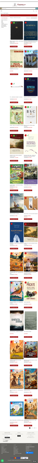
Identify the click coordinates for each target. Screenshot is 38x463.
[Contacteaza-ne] (34, 11)
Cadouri (2, 23)
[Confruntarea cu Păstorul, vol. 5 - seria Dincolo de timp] (31, 409)
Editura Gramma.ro (4, 19)
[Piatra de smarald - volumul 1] (17, 203)
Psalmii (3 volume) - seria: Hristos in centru (31, 68)
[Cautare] (36, 8)
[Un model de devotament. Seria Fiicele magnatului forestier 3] (31, 262)
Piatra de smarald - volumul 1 (14, 213)
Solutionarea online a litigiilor (18, 453)
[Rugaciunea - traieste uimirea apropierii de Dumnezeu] (17, 232)
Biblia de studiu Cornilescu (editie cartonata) (29, 126)
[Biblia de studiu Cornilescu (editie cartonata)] (31, 114)
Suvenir (2, 27)
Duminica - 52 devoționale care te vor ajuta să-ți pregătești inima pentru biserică (31, 41)
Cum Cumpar (15, 446)
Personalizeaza (3, 25)
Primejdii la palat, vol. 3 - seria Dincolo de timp (16, 273)
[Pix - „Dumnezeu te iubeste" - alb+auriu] (17, 86)
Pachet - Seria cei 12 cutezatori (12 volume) (16, 125)
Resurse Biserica (3, 26)
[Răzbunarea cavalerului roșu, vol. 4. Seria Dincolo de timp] (31, 349)
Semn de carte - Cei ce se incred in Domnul (30, 213)
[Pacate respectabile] (31, 291)
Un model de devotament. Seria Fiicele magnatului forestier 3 (30, 273)
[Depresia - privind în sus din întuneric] (31, 86)
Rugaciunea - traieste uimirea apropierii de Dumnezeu (16, 243)
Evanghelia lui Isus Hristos (14, 68)
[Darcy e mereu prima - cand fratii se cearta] (17, 409)
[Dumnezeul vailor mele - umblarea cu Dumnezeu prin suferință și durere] (31, 144)
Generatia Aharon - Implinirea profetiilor (16, 331)
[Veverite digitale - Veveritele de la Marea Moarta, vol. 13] (17, 174)
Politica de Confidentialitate (5, 441)
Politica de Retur (16, 452)
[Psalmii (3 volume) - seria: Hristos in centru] (31, 59)
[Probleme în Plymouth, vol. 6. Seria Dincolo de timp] (17, 349)
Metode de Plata (16, 451)
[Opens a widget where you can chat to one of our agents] (34, 461)
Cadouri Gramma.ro (4, 24)
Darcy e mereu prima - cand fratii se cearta (16, 420)
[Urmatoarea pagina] (36, 428)
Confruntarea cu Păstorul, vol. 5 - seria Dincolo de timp (30, 420)
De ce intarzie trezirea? (27, 331)
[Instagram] (20, 436)
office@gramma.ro (31, 437)
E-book (15, 447)
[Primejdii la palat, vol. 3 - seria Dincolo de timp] (17, 261)
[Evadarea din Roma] (31, 378)
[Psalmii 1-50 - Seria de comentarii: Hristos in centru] (31, 232)
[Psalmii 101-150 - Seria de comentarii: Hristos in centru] (17, 144)
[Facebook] (18, 436)
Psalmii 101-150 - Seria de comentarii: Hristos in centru (16, 156)
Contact (2, 447)
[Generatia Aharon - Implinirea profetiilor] (17, 321)
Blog (2, 453)
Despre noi (2, 446)
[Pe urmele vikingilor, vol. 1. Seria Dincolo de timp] (17, 291)
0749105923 (31, 436)
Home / (2, 13)
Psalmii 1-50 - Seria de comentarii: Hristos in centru (30, 243)
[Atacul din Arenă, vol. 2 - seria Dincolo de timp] (17, 379)
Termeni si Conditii (3, 451)
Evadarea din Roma (27, 390)
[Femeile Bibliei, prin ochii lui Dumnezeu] (31, 174)
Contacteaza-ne (30, 452)
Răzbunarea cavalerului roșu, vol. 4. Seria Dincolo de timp (30, 360)
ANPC (14, 454)
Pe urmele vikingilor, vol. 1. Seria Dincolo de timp (16, 302)
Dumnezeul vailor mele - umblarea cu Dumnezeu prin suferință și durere (30, 156)
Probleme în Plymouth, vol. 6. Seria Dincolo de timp (15, 360)
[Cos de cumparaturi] (36, 11)
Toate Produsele (5, 13)
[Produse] (1, 11)
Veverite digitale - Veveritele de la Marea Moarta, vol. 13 (16, 185)
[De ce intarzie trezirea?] (31, 320)
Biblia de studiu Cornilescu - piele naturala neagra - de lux (16, 41)
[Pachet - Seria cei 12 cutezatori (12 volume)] (17, 114)
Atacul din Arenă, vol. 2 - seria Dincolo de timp (16, 390)
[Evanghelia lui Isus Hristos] (17, 59)
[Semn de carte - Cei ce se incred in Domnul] (31, 203)
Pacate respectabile (27, 302)
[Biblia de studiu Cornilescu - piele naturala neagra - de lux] (17, 30)
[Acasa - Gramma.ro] (19, 4)
